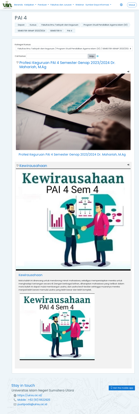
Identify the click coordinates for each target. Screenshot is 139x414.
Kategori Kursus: (23, 44)
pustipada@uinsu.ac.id (32, 404)
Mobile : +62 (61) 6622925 (34, 400)
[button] (98, 56)
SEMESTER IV (56, 30)
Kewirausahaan (33, 166)
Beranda (18, 4)
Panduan (42, 4)
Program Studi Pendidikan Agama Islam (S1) (106, 24)
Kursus (33, 24)
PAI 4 (69, 30)
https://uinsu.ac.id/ (30, 395)
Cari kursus (20, 56)
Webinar (79, 4)
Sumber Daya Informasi (98, 4)
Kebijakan (29, 4)
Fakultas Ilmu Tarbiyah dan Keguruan (60, 24)
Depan (21, 24)
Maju (91, 56)
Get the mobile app (123, 387)
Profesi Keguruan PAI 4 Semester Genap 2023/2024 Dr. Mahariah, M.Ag (67, 65)
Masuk (132, 4)
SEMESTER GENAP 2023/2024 (31, 30)
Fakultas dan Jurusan (61, 4)
